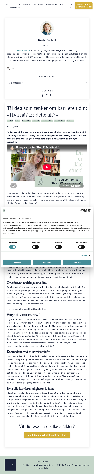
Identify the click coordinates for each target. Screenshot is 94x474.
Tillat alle (76, 262)
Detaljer (84, 255)
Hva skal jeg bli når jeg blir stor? (41, 366)
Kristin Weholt (24, 50)
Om (6, 4)
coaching (10, 120)
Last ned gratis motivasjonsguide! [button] (84, 5)
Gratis (40, 4)
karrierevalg (36, 120)
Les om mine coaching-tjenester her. (28, 309)
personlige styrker (60, 120)
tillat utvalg (47, 262)
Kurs (34, 4)
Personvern (42, 462)
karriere (17, 120)
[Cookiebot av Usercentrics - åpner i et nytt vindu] (81, 210)
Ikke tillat (17, 262)
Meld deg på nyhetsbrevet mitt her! (47, 435)
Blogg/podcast (51, 4)
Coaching (26, 4)
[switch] (35, 247)
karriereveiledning (47, 120)
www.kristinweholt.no (43, 465)
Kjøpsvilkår (42, 468)
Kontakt (63, 4)
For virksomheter (15, 5)
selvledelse (70, 120)
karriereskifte (26, 120)
